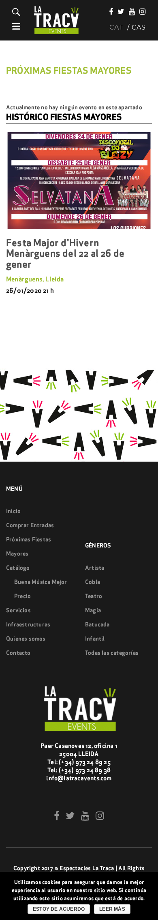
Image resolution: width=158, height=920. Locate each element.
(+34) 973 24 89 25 (85, 762)
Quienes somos (26, 638)
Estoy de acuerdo (59, 909)
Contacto (18, 652)
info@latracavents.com (78, 778)
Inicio (13, 511)
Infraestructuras (28, 624)
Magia (93, 610)
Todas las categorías (112, 652)
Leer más (112, 909)
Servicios (18, 610)
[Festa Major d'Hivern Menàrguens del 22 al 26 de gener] (79, 180)
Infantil (95, 638)
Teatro (93, 596)
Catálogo (18, 567)
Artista (94, 567)
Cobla (92, 582)
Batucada (97, 624)
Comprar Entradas (30, 525)
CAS (139, 27)
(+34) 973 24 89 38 (85, 770)
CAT (116, 27)
